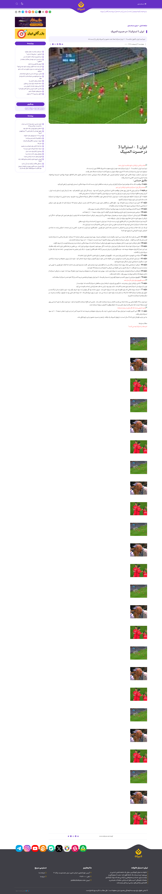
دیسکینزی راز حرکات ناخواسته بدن (32, 57)
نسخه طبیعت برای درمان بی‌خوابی (33, 83)
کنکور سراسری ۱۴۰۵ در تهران (34, 94)
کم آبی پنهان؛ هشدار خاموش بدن (33, 86)
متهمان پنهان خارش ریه (35, 81)
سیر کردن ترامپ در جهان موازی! (33, 52)
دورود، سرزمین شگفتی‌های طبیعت (32, 141)
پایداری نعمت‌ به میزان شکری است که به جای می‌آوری (30, 70)
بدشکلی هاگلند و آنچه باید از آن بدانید (32, 164)
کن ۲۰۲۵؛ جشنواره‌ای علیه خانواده (33, 136)
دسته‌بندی (141, 4)
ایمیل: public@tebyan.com (80, 880)
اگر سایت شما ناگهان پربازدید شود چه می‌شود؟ (29, 66)
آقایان (106, 12)
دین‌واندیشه (112, 12)
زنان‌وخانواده (143, 12)
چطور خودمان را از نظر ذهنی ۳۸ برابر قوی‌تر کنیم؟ (30, 132)
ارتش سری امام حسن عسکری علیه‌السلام (31, 74)
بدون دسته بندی (133, 25)
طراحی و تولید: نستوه (21, 891)
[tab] (30, 43)
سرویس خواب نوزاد (39, 109)
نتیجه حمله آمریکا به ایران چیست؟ (32, 149)
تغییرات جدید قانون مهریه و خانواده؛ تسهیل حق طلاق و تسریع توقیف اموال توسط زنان (30, 167)
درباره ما (42, 876)
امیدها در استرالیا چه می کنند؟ (137, 326)
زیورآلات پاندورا (29, 109)
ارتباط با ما (42, 873)
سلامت (130, 12)
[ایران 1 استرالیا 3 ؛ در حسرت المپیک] (98, 85)
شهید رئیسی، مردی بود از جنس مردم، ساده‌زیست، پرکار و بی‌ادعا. (31, 125)
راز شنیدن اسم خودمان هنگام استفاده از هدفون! (31, 60)
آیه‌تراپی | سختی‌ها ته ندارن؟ (34, 54)
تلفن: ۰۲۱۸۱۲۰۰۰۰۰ (84, 876)
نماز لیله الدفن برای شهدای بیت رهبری (31, 146)
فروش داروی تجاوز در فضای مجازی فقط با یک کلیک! (30, 160)
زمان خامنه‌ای (119, 12)
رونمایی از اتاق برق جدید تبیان (34, 151)
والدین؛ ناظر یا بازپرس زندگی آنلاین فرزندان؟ (30, 89)
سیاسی (125, 12)
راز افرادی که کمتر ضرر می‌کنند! (34, 138)
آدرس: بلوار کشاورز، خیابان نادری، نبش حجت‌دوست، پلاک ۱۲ (71, 873)
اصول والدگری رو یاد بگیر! (35, 64)
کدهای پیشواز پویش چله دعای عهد (32, 128)
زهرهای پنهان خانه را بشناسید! (33, 154)
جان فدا (40, 143)
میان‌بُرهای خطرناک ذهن (35, 91)
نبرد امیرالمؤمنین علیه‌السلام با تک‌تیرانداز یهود (30, 77)
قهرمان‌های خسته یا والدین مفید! (33, 157)
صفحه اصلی (143, 25)
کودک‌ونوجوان (136, 12)
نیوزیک (102, 12)
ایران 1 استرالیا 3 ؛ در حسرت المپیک (127, 31)
